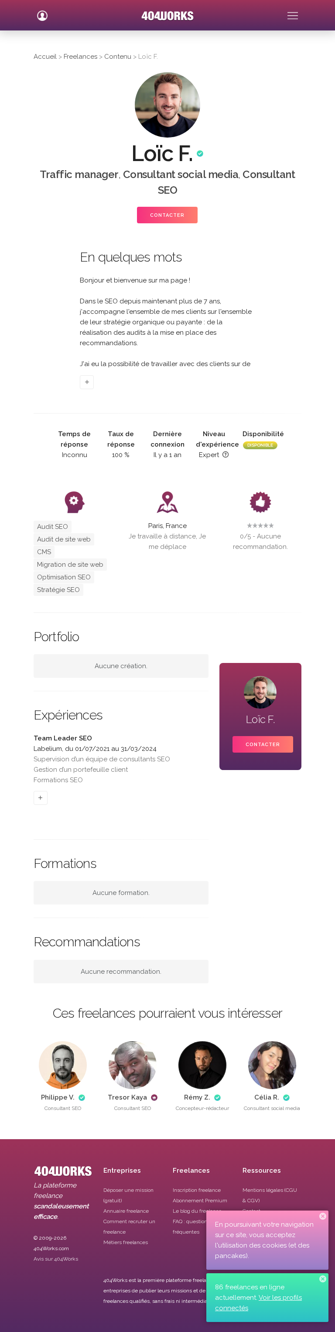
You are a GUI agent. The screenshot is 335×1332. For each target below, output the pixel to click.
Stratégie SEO (58, 590)
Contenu (117, 57)
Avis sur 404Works (56, 1259)
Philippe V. (58, 1097)
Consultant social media (181, 174)
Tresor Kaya (127, 1097)
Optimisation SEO (64, 577)
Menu (292, 12)
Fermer (322, 1216)
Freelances (80, 57)
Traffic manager (79, 174)
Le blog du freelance (197, 1211)
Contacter (167, 215)
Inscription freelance (197, 1190)
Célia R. (266, 1097)
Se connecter (42, 12)
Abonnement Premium (200, 1200)
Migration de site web (70, 564)
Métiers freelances (125, 1242)
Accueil (45, 57)
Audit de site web (64, 539)
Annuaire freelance (126, 1211)
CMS (44, 552)
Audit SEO (52, 527)
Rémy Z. (197, 1097)
